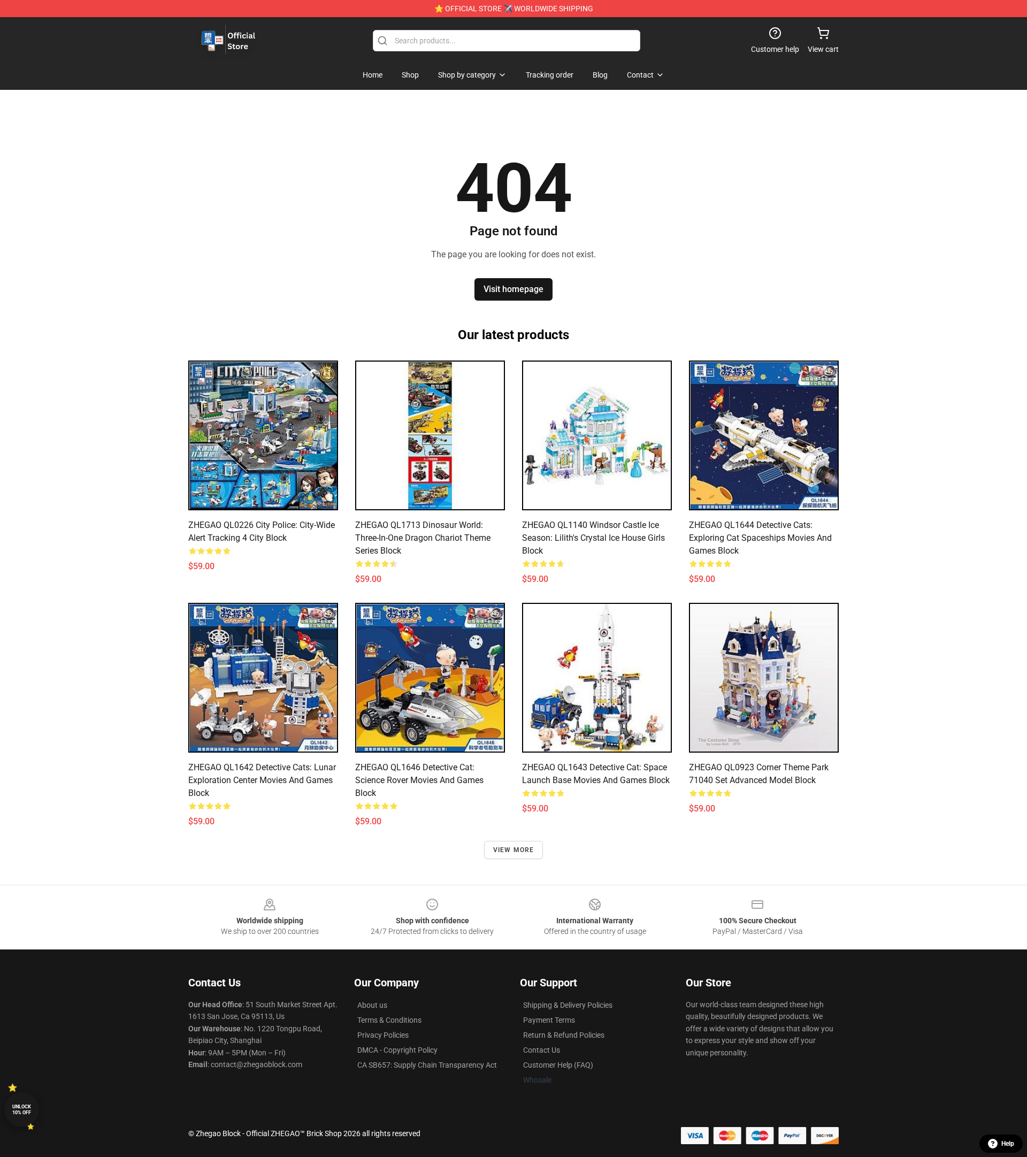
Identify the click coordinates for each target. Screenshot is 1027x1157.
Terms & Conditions (389, 1020)
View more (513, 850)
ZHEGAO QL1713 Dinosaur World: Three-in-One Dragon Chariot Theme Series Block (422, 538)
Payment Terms (549, 1020)
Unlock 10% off (21, 1109)
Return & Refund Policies (563, 1035)
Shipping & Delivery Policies (567, 1005)
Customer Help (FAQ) (558, 1065)
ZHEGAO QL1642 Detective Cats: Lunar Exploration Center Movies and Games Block (262, 780)
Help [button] (1007, 1143)
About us (372, 1005)
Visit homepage (513, 289)
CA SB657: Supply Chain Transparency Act (427, 1065)
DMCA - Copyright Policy (397, 1050)
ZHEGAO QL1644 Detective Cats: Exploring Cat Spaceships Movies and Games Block (760, 538)
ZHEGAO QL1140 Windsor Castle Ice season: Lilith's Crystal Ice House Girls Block (593, 538)
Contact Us (541, 1050)
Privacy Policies (383, 1035)
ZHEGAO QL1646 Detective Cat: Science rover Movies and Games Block (419, 780)
